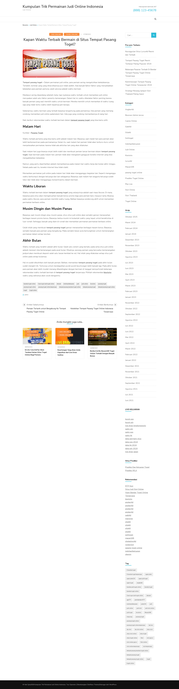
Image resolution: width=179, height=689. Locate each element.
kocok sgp (129, 419)
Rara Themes (94, 685)
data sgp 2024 (131, 442)
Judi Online (56, 34)
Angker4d (129, 109)
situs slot (149, 629)
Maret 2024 (130, 222)
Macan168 (129, 167)
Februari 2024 (131, 228)
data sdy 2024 (131, 448)
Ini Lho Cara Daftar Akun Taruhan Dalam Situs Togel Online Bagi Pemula (36, 352)
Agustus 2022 (131, 320)
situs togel (143, 634)
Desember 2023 (132, 240)
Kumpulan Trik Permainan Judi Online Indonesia (63, 6)
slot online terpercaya (133, 646)
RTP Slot (129, 486)
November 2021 (132, 371)
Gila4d (128, 132)
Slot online (144, 642)
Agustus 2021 (131, 389)
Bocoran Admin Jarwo (134, 115)
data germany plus (133, 438)
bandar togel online (29, 284)
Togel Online (71, 34)
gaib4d (128, 515)
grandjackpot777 (140, 600)
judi (78, 284)
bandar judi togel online (134, 587)
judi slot (139, 608)
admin (26, 295)
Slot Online (130, 190)
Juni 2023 (129, 268)
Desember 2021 (132, 366)
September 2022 (132, 314)
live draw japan (131, 451)
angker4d (129, 502)
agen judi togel (143, 578)
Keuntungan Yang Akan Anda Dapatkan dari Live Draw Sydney (68, 352)
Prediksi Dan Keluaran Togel (137, 467)
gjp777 (129, 600)
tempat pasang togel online (106, 287)
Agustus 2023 (131, 257)
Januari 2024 (130, 234)
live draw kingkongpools (135, 425)
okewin (128, 554)
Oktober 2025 (131, 217)
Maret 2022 (130, 348)
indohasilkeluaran (68, 284)
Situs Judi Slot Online (134, 489)
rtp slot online (139, 629)
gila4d (128, 522)
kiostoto (107, 272)
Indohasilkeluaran (132, 144)
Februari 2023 (131, 291)
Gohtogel (129, 138)
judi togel (129, 612)
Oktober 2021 (131, 377)
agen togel (130, 583)
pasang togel (102, 284)
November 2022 (132, 303)
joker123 (143, 604)
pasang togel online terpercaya (47, 287)
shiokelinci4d (130, 541)
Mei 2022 (129, 337)
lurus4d (128, 161)
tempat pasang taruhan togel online (69, 287)
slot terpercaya (147, 646)
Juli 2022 (129, 326)
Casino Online (131, 121)
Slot (142, 638)
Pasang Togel (37, 133)
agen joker (149, 574)
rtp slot (129, 629)
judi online (85, 284)
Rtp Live (128, 184)
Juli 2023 (129, 262)
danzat (59, 284)
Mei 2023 (129, 274)
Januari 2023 (130, 297)
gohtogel (129, 535)
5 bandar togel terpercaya (134, 574)
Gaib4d (128, 126)
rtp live (151, 625)
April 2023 (130, 280)
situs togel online (132, 638)
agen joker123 (131, 578)
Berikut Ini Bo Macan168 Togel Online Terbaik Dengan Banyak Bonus (102, 353)
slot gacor (150, 638)
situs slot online (131, 634)
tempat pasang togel (80, 120)
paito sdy (129, 429)
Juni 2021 (129, 400)
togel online (33, 290)
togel (25, 290)
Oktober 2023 (131, 251)
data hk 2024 (131, 445)
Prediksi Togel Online (134, 178)
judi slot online (149, 608)
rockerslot (129, 544)
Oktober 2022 (131, 308)
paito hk (128, 435)
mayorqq (129, 518)
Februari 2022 (131, 354)
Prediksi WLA (131, 470)
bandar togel (148, 587)
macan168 (129, 538)
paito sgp (129, 432)
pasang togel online (30, 287)
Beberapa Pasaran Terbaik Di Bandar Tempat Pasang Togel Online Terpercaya (140, 72)
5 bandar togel (131, 570)
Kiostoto (128, 155)
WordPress (113, 685)
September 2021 (132, 383)
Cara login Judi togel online (46, 284)
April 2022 (130, 343)
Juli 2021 (129, 394)
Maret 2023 (130, 285)
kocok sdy (129, 422)
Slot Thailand (131, 195)
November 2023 (132, 245)
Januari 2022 (130, 360)
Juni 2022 (129, 331)
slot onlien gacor (132, 642)
